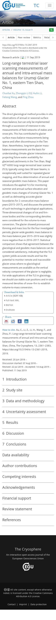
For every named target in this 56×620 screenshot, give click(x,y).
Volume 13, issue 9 (23, 29)
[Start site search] (51, 30)
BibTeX (9, 305)
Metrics (37, 37)
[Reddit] (13, 321)
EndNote (10, 309)
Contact (12, 604)
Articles (6, 29)
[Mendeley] (6, 321)
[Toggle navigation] (49, 5)
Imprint (23, 604)
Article (11, 37)
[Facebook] (20, 321)
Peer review (24, 37)
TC (36, 5)
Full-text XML (12, 300)
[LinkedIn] (26, 321)
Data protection (38, 604)
